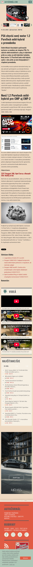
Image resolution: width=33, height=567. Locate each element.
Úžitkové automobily (20, 530)
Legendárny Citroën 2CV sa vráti (14, 258)
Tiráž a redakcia (9, 515)
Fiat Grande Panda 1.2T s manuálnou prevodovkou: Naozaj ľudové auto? (15, 351)
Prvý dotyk (23, 528)
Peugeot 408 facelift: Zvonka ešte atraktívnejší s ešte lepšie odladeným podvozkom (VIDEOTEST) (15, 270)
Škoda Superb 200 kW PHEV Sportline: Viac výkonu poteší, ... (16, 408)
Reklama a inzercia (10, 516)
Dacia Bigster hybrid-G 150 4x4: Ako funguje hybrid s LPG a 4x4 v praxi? (15, 308)
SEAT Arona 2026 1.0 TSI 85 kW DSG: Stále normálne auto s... (16, 371)
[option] (16, 13)
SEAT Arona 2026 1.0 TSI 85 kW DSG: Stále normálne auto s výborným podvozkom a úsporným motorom (17, 323)
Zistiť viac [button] (12, 564)
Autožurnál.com (11, 2)
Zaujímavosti (8, 530)
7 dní (26, 366)
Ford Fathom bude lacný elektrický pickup (17, 391)
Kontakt (7, 518)
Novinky (7, 378)
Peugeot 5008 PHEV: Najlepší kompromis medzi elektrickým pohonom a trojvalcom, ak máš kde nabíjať (17, 262)
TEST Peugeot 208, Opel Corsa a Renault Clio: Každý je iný (16, 174)
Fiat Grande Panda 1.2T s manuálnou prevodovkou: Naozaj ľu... (16, 420)
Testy (7, 399)
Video (7, 374)
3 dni (16, 366)
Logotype (21, 516)
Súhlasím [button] (25, 558)
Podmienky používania (11, 513)
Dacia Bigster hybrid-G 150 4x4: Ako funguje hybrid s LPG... (16, 402)
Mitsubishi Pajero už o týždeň (14, 376)
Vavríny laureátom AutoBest (14, 380)
